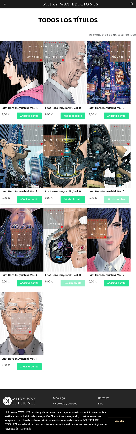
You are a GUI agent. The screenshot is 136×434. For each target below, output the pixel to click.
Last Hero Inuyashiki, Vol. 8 (106, 108)
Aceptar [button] (119, 421)
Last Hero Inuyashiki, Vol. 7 (19, 191)
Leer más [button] (25, 428)
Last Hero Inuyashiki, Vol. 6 (63, 191)
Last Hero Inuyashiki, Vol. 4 (19, 275)
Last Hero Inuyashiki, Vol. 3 (63, 275)
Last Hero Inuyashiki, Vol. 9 (63, 108)
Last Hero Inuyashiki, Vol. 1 (19, 359)
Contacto (103, 398)
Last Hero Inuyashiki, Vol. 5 (106, 191)
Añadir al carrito (29, 116)
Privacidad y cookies (65, 403)
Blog (100, 403)
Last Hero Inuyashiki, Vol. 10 (20, 108)
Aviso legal (59, 398)
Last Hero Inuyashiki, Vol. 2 (106, 275)
